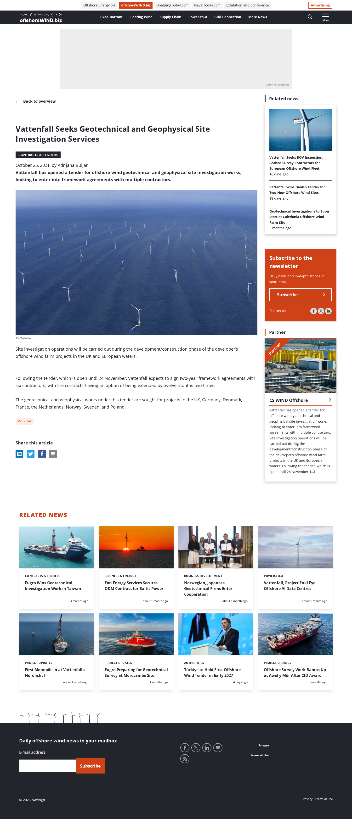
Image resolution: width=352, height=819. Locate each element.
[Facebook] (313, 311)
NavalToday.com (207, 5)
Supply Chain (170, 17)
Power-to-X (197, 17)
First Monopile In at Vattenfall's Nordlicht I (55, 672)
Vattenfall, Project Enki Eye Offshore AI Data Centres (289, 585)
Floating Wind (141, 17)
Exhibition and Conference (247, 5)
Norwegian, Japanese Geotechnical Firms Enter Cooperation (208, 588)
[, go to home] (41, 17)
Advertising (320, 5)
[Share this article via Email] (53, 454)
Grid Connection (227, 17)
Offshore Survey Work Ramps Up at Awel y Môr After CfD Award (295, 672)
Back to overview (39, 101)
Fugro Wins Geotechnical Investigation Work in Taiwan (53, 585)
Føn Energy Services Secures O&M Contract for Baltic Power (134, 585)
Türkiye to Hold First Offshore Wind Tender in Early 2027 (212, 672)
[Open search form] (310, 17)
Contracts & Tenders (38, 154)
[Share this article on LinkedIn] (19, 454)
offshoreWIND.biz (136, 5)
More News (257, 17)
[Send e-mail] (217, 747)
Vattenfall (24, 422)
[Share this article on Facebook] (42, 454)
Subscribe (287, 294)
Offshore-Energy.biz (99, 5)
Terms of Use (259, 755)
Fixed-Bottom (111, 17)
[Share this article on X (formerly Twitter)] (30, 454)
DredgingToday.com (172, 5)
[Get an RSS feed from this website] (184, 758)
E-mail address (32, 752)
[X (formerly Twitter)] (321, 311)
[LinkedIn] (328, 311)
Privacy (263, 745)
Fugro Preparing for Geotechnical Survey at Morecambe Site (136, 672)
